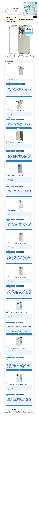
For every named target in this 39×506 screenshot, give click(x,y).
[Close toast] (21, 1)
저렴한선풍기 (11, 415)
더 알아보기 (34, 17)
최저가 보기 (19, 96)
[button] (3, 1)
